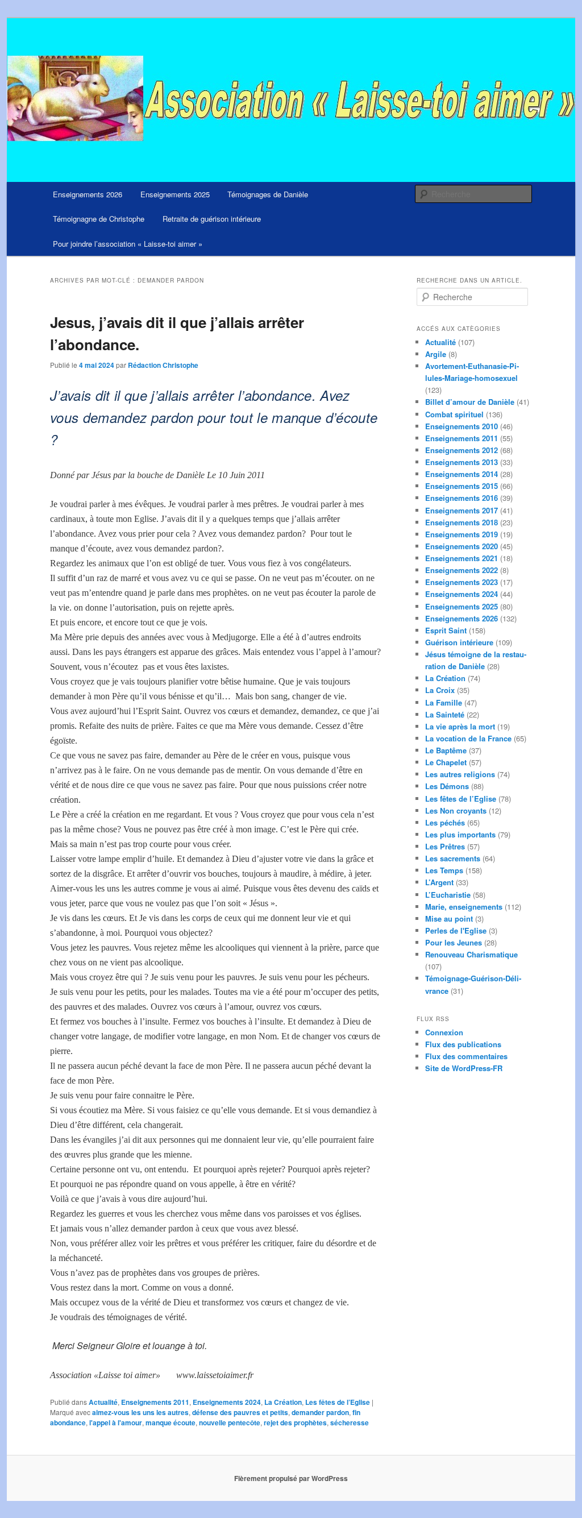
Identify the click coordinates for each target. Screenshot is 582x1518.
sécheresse (349, 1422)
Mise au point (449, 918)
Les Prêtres (445, 846)
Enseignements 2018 (461, 522)
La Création (283, 1402)
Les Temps (444, 870)
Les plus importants (460, 834)
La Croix (440, 690)
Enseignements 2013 (461, 462)
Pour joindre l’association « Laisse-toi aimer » (127, 243)
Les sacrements (452, 858)
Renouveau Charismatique (471, 954)
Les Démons (447, 786)
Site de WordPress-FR (463, 1068)
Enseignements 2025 (175, 194)
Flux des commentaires (466, 1056)
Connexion (444, 1032)
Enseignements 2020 (461, 546)
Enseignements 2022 (461, 570)
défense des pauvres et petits (240, 1412)
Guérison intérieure (459, 642)
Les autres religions (460, 774)
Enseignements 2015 (461, 485)
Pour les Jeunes (453, 942)
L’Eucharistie (448, 894)
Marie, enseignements (463, 906)
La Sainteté (444, 714)
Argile (435, 354)
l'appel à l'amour (115, 1422)
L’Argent (439, 882)
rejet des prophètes (295, 1422)
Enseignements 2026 (87, 194)
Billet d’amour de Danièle (469, 401)
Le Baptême (446, 750)
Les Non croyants (456, 810)
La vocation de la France (468, 738)
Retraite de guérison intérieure (212, 218)
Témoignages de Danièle (267, 194)
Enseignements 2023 (461, 581)
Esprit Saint (446, 630)
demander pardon (320, 1412)
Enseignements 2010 (461, 426)
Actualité (103, 1402)
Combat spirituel (454, 414)
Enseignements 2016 (461, 497)
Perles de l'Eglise (456, 930)
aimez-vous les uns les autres (140, 1412)
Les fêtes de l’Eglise (337, 1402)
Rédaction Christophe (163, 365)
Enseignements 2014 (461, 473)
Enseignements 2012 (461, 450)
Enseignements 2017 (461, 510)
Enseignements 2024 (227, 1402)
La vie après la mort (460, 726)
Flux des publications (463, 1044)
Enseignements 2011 (155, 1402)
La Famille (443, 702)
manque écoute (171, 1422)
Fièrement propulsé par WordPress (291, 1478)
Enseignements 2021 (461, 558)
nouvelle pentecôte (229, 1422)
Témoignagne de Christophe (98, 218)
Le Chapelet (446, 762)
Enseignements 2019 (461, 534)
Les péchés (445, 822)
